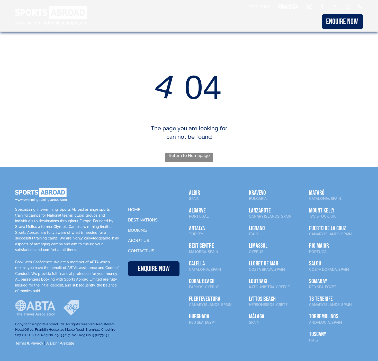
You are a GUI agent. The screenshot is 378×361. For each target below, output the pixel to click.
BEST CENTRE (201, 245)
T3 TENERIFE (321, 299)
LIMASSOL (258, 245)
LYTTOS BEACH (262, 299)
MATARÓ (317, 193)
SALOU (315, 263)
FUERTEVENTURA (204, 299)
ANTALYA (197, 228)
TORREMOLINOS (323, 316)
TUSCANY (317, 334)
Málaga (256, 316)
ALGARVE (197, 210)
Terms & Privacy (29, 343)
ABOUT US (277, 21)
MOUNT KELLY (321, 210)
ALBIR (194, 193)
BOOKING (248, 21)
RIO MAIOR (319, 245)
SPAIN (194, 199)
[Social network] (360, 7)
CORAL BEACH (201, 281)
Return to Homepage (189, 155)
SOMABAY (318, 281)
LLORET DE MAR (263, 263)
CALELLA (197, 263)
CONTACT (307, 21)
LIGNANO (257, 228)
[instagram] (309, 7)
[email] (347, 7)
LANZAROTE (260, 210)
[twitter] (335, 7)
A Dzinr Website (60, 343)
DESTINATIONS (213, 21)
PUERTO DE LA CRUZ (327, 228)
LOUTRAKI (258, 281)
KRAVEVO (257, 193)
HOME (134, 209)
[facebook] (322, 7)
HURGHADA (199, 316)
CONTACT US (141, 250)
